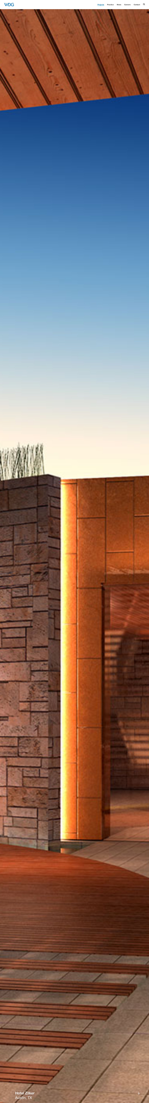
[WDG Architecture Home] (9, 4)
